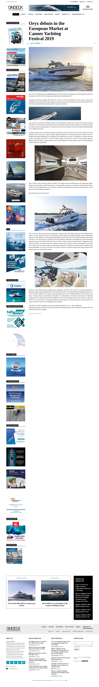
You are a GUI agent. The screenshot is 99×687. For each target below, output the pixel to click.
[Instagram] (11, 662)
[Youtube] (23, 662)
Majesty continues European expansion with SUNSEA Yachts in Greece (38, 660)
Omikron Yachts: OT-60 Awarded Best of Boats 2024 (60, 658)
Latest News (35, 43)
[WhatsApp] (40, 317)
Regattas (53, 668)
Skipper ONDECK (78, 657)
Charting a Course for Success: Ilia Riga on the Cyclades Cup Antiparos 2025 (60, 665)
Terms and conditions (85, 646)
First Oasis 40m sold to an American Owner (21, 604)
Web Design (76, 661)
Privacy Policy (54, 680)
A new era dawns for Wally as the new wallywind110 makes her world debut (60, 643)
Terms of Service (62, 680)
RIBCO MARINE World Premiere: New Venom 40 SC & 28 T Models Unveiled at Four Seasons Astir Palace (83, 597)
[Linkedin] (43, 317)
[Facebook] (30, 317)
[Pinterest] (36, 317)
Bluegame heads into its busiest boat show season (37, 653)
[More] (46, 317)
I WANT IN (76, 649)
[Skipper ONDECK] (15, 8)
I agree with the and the (83, 647)
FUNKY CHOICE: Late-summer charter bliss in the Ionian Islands (38, 667)
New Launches (54, 646)
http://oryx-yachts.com (35, 313)
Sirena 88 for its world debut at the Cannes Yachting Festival (55, 604)
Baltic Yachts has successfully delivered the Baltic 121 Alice (37, 648)
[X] (33, 317)
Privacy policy (76, 647)
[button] (83, 14)
